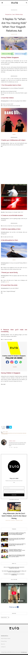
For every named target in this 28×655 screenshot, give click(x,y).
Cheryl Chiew (5, 431)
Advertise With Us (4, 635)
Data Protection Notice (5, 638)
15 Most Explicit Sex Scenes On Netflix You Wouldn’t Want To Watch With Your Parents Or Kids (17, 544)
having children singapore (6, 433)
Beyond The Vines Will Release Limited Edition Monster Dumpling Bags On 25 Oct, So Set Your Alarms (17, 555)
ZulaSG (15, 367)
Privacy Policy (4, 641)
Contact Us (3, 646)
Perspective (8, 14)
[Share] (7, 427)
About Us (3, 644)
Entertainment (8, 520)
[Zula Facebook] (7, 362)
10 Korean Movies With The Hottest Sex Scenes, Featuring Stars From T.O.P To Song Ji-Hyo (17, 539)
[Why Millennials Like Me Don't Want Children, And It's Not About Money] (14, 506)
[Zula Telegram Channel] (16, 362)
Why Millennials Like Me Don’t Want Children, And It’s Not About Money (14, 515)
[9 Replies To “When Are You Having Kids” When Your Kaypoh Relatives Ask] (14, 43)
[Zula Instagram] (12, 362)
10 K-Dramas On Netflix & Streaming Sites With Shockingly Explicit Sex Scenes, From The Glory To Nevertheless (17, 533)
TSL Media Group (24, 652)
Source (14, 134)
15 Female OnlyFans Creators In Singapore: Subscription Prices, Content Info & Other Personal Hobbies (17, 550)
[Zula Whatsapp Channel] (20, 362)
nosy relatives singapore (17, 433)
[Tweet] (10, 427)
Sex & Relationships (17, 14)
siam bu (7, 282)
